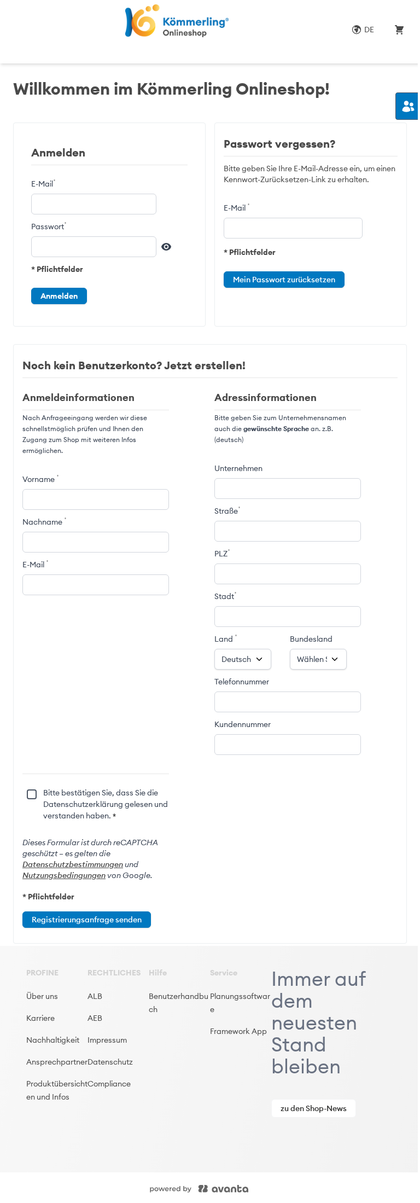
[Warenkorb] (399, 30)
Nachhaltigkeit (52, 1040)
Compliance (109, 1084)
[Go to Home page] (176, 20)
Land (224, 639)
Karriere (40, 1018)
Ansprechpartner (57, 1062)
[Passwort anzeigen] (166, 247)
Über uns (42, 996)
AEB (95, 1018)
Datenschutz (110, 1062)
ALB (95, 996)
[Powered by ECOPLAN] (232, 1188)
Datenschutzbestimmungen (72, 864)
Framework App (238, 1031)
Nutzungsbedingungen (64, 875)
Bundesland (311, 639)
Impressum (107, 1040)
